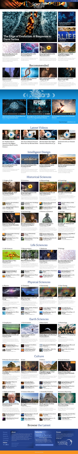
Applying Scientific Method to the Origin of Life (12, 207)
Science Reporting (65, 391)
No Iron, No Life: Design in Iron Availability (12, 349)
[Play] (4, 114)
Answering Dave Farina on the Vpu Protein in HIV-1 (47, 54)
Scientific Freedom (47, 391)
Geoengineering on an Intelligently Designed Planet (12, 345)
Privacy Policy (14, 446)
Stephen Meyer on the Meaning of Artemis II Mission (48, 335)
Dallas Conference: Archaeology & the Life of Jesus (31, 238)
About (46, 1)
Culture (39, 356)
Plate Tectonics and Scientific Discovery (68, 238)
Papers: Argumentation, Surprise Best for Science (29, 418)
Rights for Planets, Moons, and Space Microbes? (68, 345)
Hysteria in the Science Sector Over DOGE (49, 414)
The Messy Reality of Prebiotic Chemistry (31, 308)
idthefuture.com (71, 122)
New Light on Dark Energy (65, 192)
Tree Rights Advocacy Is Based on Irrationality (11, 372)
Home (5, 432)
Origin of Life (8, 180)
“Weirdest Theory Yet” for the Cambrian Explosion (49, 203)
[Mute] (21, 114)
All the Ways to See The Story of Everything (68, 207)
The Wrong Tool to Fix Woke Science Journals (46, 404)
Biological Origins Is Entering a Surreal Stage (12, 234)
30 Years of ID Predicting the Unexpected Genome (46, 165)
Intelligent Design (39, 152)
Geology (62, 211)
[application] (14, 114)
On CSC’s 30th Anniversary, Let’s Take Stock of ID (66, 165)
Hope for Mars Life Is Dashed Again (68, 349)
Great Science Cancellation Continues (30, 345)
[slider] (24, 114)
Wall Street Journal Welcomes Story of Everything (66, 404)
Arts (23, 359)
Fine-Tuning (63, 285)
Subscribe (55, 1)
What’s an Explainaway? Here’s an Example (31, 275)
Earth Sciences (39, 319)
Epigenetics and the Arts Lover (29, 371)
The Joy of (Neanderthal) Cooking (29, 234)
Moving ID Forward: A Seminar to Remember (29, 404)
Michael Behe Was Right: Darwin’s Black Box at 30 (47, 142)
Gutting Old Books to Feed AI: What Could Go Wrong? (68, 382)
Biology (61, 248)
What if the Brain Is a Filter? (28, 260)
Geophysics (7, 322)
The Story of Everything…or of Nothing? (68, 312)
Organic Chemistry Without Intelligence (30, 312)
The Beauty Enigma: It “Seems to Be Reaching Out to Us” (31, 386)
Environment (26, 322)
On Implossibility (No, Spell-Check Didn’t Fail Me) (9, 193)
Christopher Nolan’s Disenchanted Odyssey (29, 382)
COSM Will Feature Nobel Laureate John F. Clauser (30, 349)
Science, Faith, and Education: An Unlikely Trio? (68, 386)
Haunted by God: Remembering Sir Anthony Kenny (10, 404)
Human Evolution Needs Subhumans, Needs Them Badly (10, 224)
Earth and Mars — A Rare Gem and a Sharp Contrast (49, 349)
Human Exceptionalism (11, 359)
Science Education (28, 391)
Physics (6, 285)
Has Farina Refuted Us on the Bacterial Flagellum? (28, 54)
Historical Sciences (39, 177)
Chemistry (25, 285)
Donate (50, 1)
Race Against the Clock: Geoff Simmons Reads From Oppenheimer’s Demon (38, 116)
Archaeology (26, 211)
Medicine (44, 248)
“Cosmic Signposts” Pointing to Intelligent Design (50, 308)
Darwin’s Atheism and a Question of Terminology (48, 234)
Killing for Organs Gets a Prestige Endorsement (48, 275)
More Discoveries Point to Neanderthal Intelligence (28, 224)
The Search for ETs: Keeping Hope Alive (67, 335)
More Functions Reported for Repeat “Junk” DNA (65, 79)
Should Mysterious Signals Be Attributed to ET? (49, 312)
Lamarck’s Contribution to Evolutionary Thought (46, 224)
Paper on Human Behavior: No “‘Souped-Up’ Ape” (47, 79)
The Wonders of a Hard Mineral (68, 233)
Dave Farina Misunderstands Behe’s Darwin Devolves (9, 54)
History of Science (47, 211)
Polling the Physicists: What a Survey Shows (12, 312)
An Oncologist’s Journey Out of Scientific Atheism (63, 116)
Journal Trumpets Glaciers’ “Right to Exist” (28, 335)
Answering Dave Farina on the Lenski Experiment (30, 207)
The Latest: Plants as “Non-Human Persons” (9, 261)
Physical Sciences (39, 282)
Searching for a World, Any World (12, 308)
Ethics (43, 359)
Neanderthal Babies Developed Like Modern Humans (49, 207)
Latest (47, 10)
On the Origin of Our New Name (68, 413)
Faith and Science (9, 391)
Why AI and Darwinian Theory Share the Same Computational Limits (13, 116)
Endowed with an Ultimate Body (66, 142)
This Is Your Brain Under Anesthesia (29, 271)
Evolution (25, 180)
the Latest (44, 425)
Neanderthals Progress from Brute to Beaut (12, 238)
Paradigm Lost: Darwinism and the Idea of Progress (49, 238)
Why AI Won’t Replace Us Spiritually (11, 382)
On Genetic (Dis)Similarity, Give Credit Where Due (69, 418)
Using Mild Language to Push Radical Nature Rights (65, 54)
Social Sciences (64, 359)
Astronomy (44, 285)
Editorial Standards (15, 443)
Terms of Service (15, 444)
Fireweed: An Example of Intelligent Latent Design (11, 271)
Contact (6, 438)
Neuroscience (26, 248)
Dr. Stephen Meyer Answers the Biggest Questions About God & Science (10, 144)
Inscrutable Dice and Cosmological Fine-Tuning (67, 308)
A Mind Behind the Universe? (12, 418)
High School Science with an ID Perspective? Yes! (29, 298)
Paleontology (45, 180)
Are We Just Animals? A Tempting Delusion (11, 386)
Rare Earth (44, 322)
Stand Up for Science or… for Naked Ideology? (49, 418)
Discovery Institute (39, 452)
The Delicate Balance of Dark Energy (68, 203)
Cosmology (63, 180)
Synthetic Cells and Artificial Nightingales (12, 203)
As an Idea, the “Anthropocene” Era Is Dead (66, 224)
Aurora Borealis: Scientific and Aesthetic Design (10, 335)
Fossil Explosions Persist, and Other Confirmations (47, 193)
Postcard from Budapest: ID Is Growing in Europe (28, 165)
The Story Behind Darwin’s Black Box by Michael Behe (29, 142)
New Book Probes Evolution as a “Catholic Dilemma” (13, 414)
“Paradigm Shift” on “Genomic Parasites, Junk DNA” (29, 79)
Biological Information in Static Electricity (13, 275)
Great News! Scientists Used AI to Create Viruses (48, 261)
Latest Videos (39, 127)
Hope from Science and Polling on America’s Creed (11, 79)
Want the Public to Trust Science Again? (50, 271)
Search (5, 436)
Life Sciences (39, 245)
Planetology (63, 322)
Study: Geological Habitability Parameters (49, 345)
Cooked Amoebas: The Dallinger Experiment (31, 203)
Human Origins (9, 211)
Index (53, 10)
